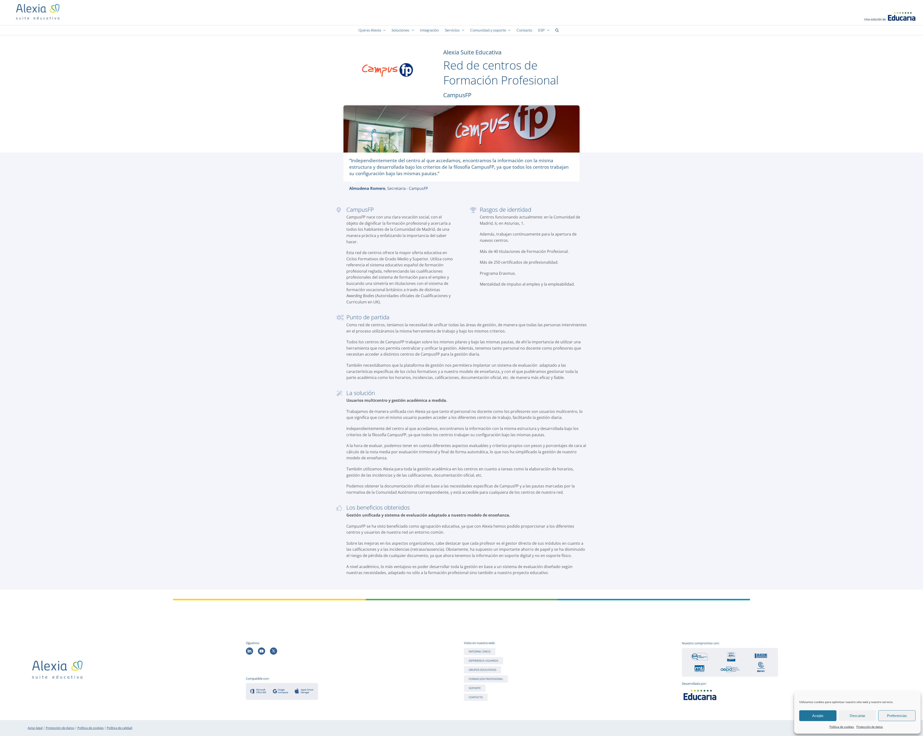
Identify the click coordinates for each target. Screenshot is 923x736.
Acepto (817, 716)
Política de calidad (119, 728)
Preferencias (897, 716)
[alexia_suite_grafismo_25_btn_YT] (261, 649)
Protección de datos (869, 727)
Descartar (857, 716)
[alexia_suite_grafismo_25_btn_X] (273, 649)
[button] (557, 30)
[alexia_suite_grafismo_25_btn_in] (249, 649)
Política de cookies (841, 727)
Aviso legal (35, 728)
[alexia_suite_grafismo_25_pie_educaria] (700, 689)
